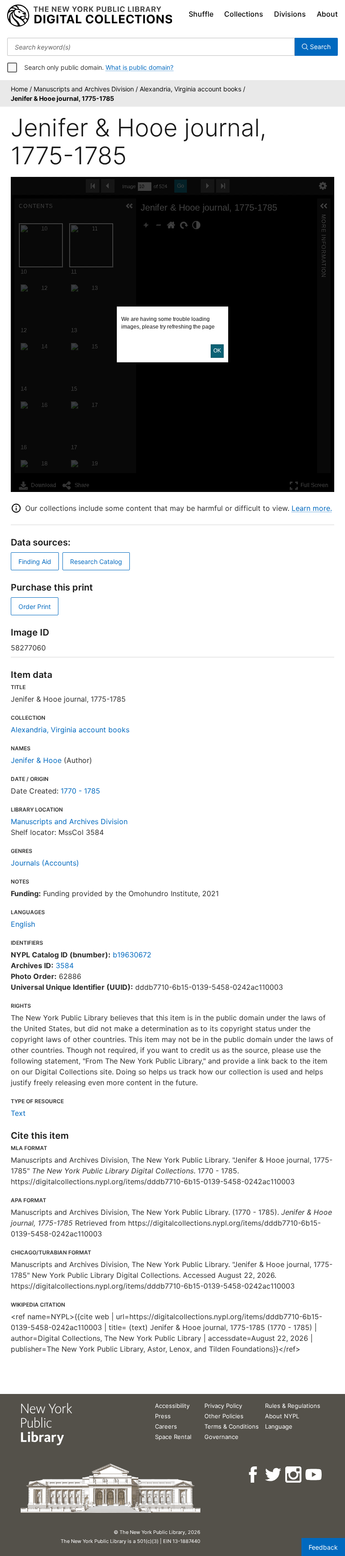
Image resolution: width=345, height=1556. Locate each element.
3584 (65, 965)
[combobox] (151, 47)
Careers (166, 1426)
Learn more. (312, 508)
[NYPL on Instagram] (294, 1475)
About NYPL (282, 1416)
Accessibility (172, 1405)
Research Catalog (96, 561)
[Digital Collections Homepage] (89, 16)
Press (163, 1416)
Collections (243, 13)
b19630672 (132, 954)
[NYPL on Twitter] (274, 1475)
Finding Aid (34, 561)
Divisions (290, 13)
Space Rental (173, 1436)
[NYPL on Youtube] (314, 1475)
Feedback (323, 1547)
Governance (221, 1436)
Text (18, 1113)
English (23, 924)
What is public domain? (139, 67)
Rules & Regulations (292, 1405)
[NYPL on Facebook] (253, 1475)
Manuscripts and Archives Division (69, 821)
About (327, 13)
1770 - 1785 (80, 790)
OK (217, 350)
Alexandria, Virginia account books (70, 729)
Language (278, 1426)
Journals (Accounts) (45, 862)
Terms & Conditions (231, 1426)
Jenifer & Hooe (36, 760)
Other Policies (223, 1416)
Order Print (34, 606)
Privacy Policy (223, 1405)
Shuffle (201, 13)
